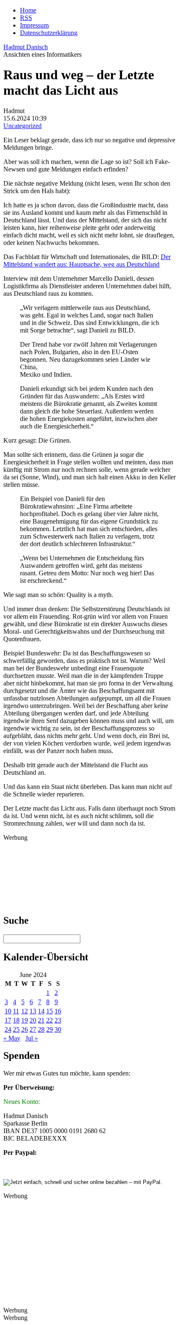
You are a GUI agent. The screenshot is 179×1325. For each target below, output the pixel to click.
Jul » (31, 1038)
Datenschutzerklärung (48, 32)
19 (24, 1020)
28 (41, 1029)
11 (16, 1011)
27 (33, 1029)
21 (41, 1020)
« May (11, 1038)
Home (28, 10)
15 (49, 1011)
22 (49, 1020)
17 (8, 1020)
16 (58, 1011)
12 (24, 1011)
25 (16, 1029)
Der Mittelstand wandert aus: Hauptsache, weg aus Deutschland (87, 260)
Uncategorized (22, 125)
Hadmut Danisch (25, 46)
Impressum (34, 25)
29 (49, 1029)
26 (24, 1029)
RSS (26, 17)
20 (33, 1020)
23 (58, 1020)
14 (41, 1011)
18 (16, 1020)
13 (33, 1011)
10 (8, 1011)
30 (58, 1029)
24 (8, 1029)
